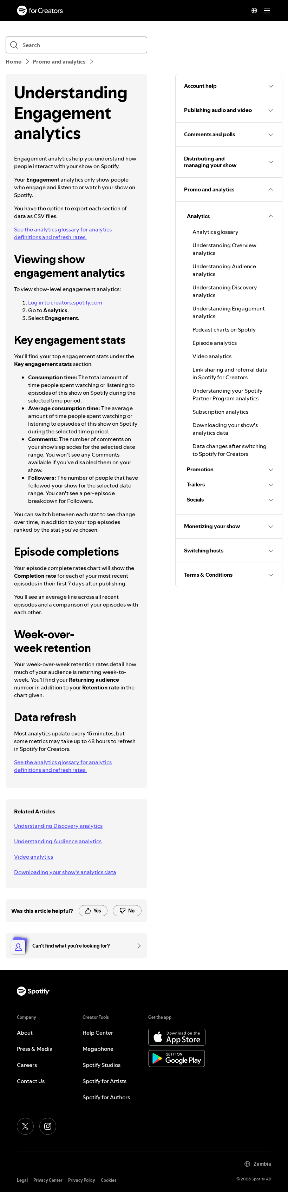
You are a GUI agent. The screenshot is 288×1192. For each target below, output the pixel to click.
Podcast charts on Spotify (224, 329)
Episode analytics (214, 343)
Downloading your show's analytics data (65, 872)
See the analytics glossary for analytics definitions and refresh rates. (63, 233)
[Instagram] (47, 1126)
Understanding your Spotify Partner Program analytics (227, 394)
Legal (22, 1180)
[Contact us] (137, 945)
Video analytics (33, 856)
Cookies (109, 1180)
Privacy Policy (81, 1180)
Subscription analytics (220, 411)
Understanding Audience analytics (58, 841)
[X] (25, 1126)
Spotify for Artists (104, 1081)
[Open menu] (267, 10)
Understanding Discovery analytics (58, 826)
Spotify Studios (101, 1065)
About (25, 1032)
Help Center (98, 1032)
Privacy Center (48, 1180)
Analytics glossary (215, 232)
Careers (27, 1065)
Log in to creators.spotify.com (65, 302)
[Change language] (254, 10)
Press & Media (35, 1049)
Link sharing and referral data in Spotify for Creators (230, 373)
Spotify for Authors (106, 1097)
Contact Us (31, 1081)
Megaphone (98, 1049)
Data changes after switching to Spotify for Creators (229, 450)
